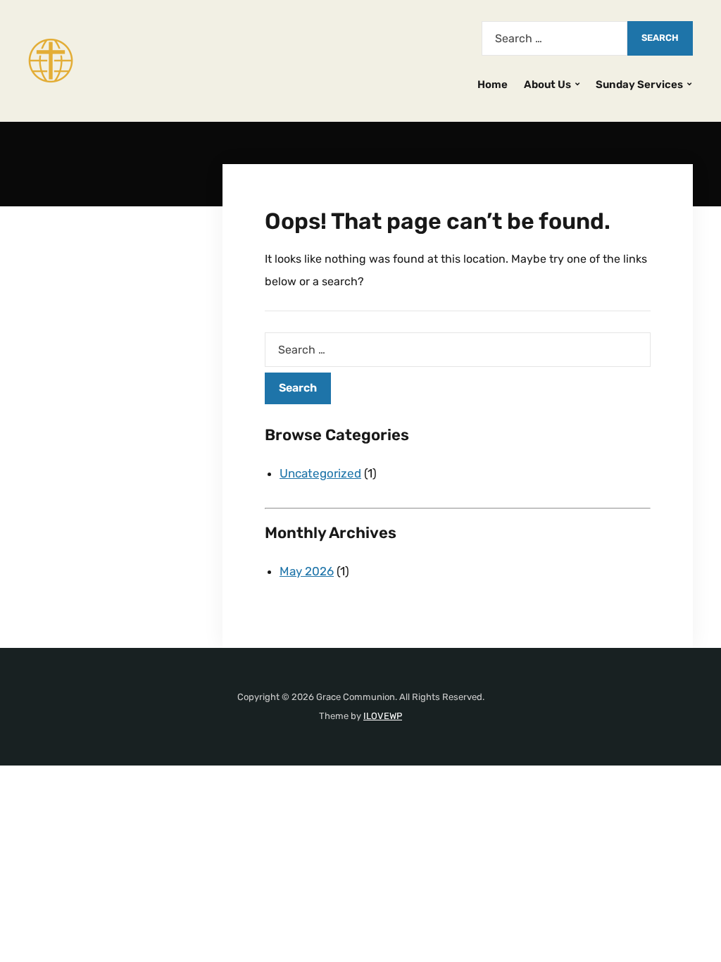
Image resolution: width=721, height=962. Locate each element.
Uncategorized (320, 473)
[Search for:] (554, 38)
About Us (547, 84)
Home (492, 84)
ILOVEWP (382, 716)
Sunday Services (639, 84)
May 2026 (307, 571)
